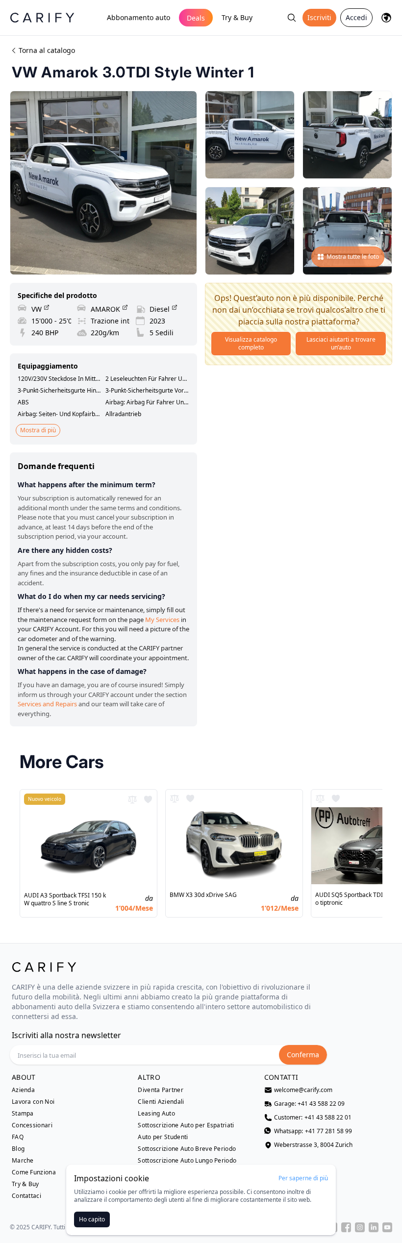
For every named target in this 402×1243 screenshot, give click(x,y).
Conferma (303, 1054)
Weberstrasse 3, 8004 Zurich (313, 1145)
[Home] (42, 17)
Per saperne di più (303, 1178)
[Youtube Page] (387, 1227)
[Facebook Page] (346, 1227)
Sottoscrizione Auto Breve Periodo (187, 1149)
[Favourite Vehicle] (148, 799)
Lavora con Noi (33, 1102)
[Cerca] (292, 17)
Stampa (23, 1114)
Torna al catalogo (47, 50)
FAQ (18, 1137)
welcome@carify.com (303, 1090)
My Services (162, 619)
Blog (18, 1149)
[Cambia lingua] (386, 17)
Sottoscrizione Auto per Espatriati (186, 1125)
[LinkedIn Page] (373, 1227)
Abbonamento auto (138, 17)
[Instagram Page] (360, 1227)
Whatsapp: (313, 1131)
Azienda (23, 1090)
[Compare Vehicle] (132, 799)
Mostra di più (38, 430)
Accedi (356, 17)
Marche (23, 1161)
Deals (196, 18)
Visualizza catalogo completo (251, 343)
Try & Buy (237, 17)
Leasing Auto (156, 1114)
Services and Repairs (47, 703)
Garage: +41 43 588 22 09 (309, 1104)
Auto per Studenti (163, 1137)
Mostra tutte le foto (353, 256)
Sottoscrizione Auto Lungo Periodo (187, 1161)
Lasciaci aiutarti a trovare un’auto (341, 343)
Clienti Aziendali (161, 1102)
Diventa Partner (160, 1090)
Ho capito (92, 1219)
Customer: (313, 1117)
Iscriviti (319, 17)
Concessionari (32, 1125)
